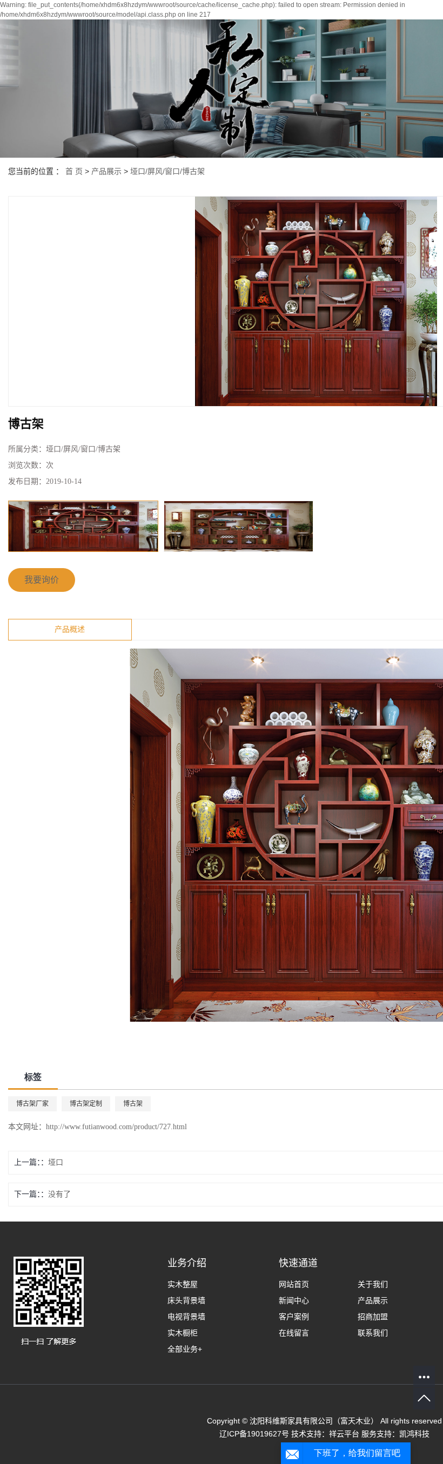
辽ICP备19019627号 (254, 1433)
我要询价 (41, 579)
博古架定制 (86, 1104)
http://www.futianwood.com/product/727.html (116, 1127)
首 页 (74, 171)
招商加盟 (373, 1316)
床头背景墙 (186, 1300)
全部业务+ (184, 1349)
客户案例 (294, 1316)
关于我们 (373, 1284)
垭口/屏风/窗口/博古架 (167, 171)
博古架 (133, 1104)
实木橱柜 (182, 1332)
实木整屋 (182, 1284)
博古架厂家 (32, 1104)
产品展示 (106, 171)
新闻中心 (294, 1300)
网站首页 (294, 1284)
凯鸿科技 (414, 1433)
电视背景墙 (186, 1316)
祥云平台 (344, 1433)
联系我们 (373, 1332)
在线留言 (294, 1332)
